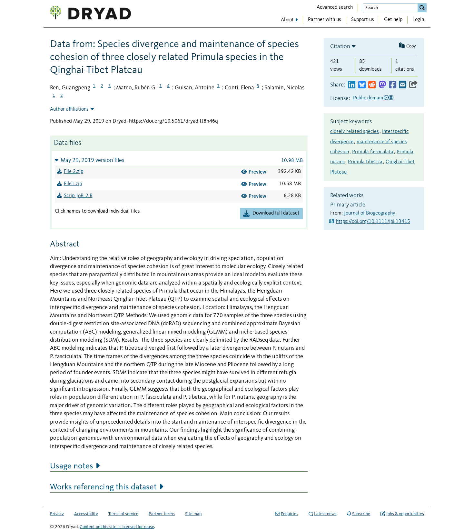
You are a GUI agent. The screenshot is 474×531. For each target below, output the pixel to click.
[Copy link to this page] (413, 85)
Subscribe (361, 514)
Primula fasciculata (372, 152)
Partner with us (324, 19)
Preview (257, 172)
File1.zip (73, 183)
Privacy (57, 514)
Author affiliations (69, 109)
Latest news (325, 514)
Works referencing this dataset (103, 487)
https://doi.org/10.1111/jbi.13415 (373, 221)
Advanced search (335, 7)
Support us (362, 19)
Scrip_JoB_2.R (78, 195)
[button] (179, 160)
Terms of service (123, 514)
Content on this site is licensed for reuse (117, 527)
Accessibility (86, 514)
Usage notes (71, 466)
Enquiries (289, 514)
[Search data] (422, 7)
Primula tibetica (365, 162)
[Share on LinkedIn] (351, 85)
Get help (393, 19)
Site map (193, 514)
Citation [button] (340, 46)
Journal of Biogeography (369, 213)
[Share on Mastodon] (382, 85)
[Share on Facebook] (392, 85)
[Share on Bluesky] (362, 85)
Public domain (368, 98)
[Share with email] (402, 85)
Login (418, 19)
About (287, 20)
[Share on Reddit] (372, 85)
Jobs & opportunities (405, 514)
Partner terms (162, 514)
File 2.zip (73, 171)
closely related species (354, 131)
